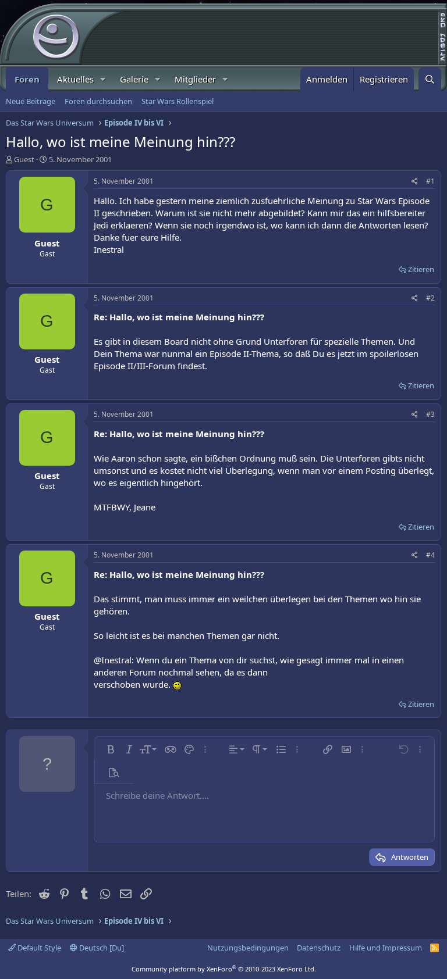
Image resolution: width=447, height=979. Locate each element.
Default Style (38, 947)
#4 (430, 555)
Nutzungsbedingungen (248, 947)
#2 (430, 298)
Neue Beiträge (30, 101)
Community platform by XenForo (224, 968)
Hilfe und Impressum (385, 947)
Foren (27, 79)
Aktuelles (75, 79)
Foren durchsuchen (98, 101)
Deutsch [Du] (100, 947)
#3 (430, 414)
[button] (103, 79)
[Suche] (429, 79)
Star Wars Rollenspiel (177, 101)
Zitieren (421, 269)
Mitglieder (195, 79)
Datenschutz (318, 947)
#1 (430, 181)
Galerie (134, 79)
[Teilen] (414, 181)
